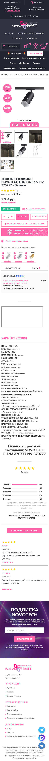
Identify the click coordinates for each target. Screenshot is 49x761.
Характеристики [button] (13, 268)
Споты (13, 63)
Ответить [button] (8, 562)
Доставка (11, 688)
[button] (12, 10)
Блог (9, 729)
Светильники (35, 53)
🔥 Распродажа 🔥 (16, 53)
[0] (43, 46)
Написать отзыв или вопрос (24, 530)
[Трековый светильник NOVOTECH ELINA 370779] (18, 256)
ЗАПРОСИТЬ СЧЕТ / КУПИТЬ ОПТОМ (25, 224)
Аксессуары (10, 68)
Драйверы (24, 63)
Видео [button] (35, 268)
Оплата (10, 692)
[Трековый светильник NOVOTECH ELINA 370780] (30, 256)
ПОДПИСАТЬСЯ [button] (24, 639)
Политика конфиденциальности (21, 737)
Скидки (10, 733)
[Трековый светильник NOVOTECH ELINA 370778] (7, 256)
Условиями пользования (34, 647)
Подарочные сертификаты (32, 68)
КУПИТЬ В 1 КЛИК (39, 217)
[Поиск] (4, 46)
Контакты (32, 38)
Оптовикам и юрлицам (31, 34)
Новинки (17, 38)
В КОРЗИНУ (22, 217)
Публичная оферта (15, 714)
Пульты (36, 63)
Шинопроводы (11, 58)
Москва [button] (20, 276)
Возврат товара (14, 696)
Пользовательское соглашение (20, 718)
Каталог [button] (9, 34)
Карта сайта (12, 710)
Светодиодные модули (33, 58)
